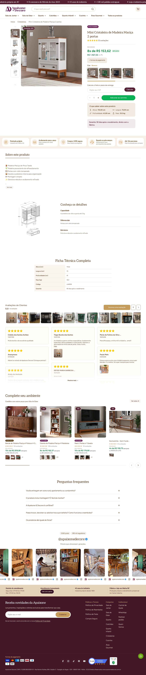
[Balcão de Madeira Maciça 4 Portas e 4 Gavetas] (21, 422)
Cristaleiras (22, 22)
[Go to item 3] (34, 317)
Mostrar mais (72, 380)
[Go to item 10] (115, 317)
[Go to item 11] (127, 317)
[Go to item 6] (69, 317)
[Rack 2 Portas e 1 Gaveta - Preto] (87, 457)
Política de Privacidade (42, 621)
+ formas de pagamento (97, 60)
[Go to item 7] (80, 317)
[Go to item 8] (92, 317)
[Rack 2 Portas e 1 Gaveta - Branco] (82, 457)
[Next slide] (138, 465)
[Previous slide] (131, 465)
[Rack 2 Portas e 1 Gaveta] (90, 422)
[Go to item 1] (11, 317)
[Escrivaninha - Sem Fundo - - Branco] (111, 455)
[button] (92, 40)
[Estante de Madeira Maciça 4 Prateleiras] (55, 422)
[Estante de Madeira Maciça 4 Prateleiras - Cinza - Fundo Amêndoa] (53, 457)
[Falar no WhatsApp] (140, 656)
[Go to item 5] (57, 317)
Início (13, 22)
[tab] (17, 155)
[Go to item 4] (46, 317)
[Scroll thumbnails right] (138, 318)
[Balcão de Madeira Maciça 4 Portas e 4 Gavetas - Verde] (18, 457)
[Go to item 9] (104, 317)
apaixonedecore (29, 579)
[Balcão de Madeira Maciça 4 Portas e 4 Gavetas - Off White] (13, 457)
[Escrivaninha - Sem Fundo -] (125, 422)
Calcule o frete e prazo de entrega (100, 85)
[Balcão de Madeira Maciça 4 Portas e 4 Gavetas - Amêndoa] (7, 457)
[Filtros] (133, 307)
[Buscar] (92, 9)
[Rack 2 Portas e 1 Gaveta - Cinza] (77, 457)
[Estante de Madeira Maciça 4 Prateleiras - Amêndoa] (47, 457)
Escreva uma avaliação (116, 307)
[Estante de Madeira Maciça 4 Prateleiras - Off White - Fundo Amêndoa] (42, 457)
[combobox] (63, 9)
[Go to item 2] (23, 317)
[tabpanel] (73, 175)
